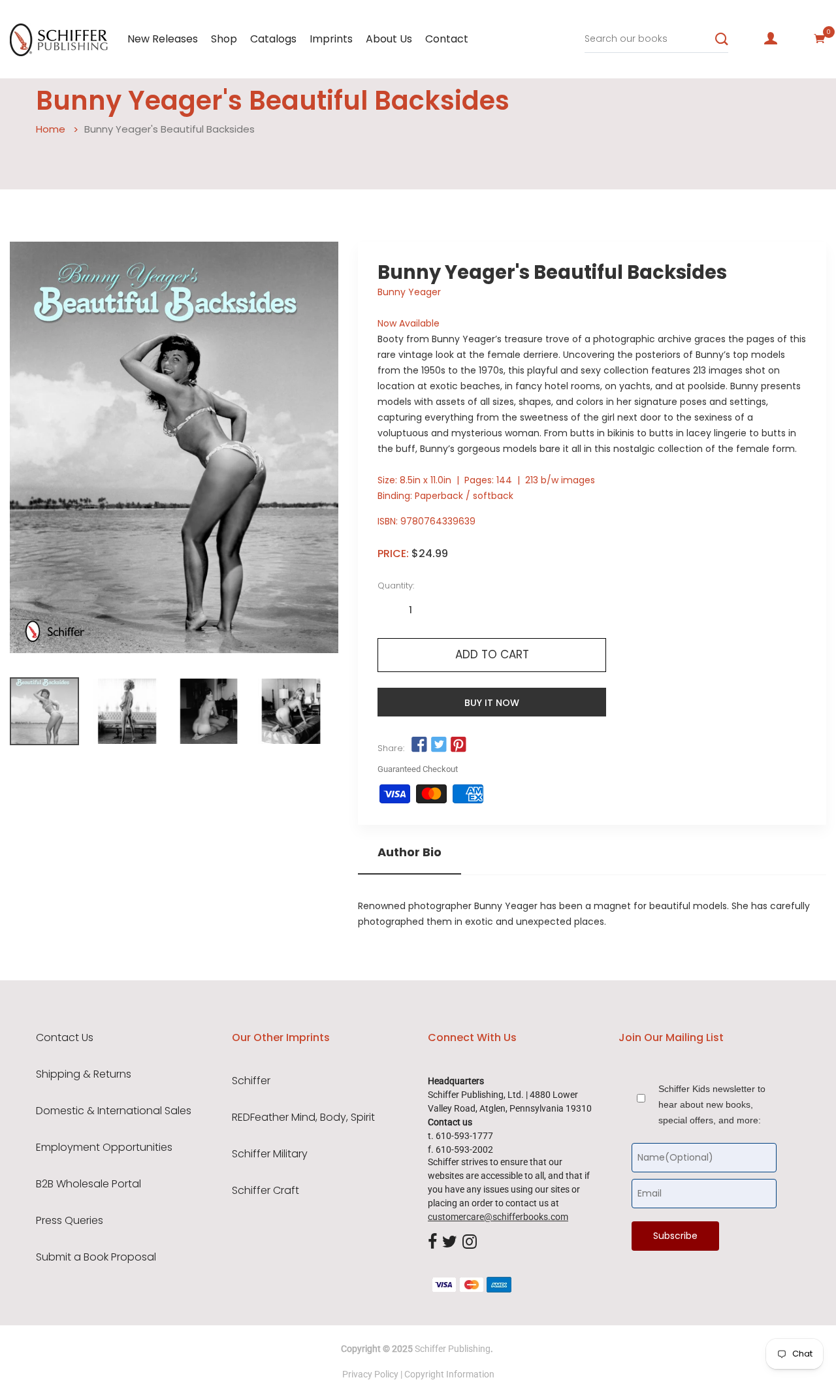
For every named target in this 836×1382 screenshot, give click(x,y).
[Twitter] (449, 1242)
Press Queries (69, 1220)
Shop (224, 38)
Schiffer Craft (265, 1190)
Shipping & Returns (83, 1074)
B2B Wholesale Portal (88, 1184)
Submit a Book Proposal (96, 1257)
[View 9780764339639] (44, 711)
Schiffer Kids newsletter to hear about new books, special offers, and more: (711, 1104)
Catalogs (273, 38)
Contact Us (64, 1038)
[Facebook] (432, 1242)
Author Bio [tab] (410, 852)
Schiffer (251, 1081)
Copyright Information (449, 1374)
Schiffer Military (270, 1154)
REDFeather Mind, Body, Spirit (303, 1117)
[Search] (721, 39)
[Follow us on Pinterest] (458, 745)
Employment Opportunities (104, 1147)
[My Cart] (819, 38)
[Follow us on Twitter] (438, 745)
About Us (389, 38)
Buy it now (491, 702)
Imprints (331, 38)
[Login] (770, 38)
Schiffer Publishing (452, 1348)
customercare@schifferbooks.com (498, 1217)
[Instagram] (469, 1242)
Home (50, 129)
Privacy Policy (370, 1374)
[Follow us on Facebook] (418, 745)
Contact (446, 38)
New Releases (162, 38)
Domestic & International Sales (113, 1111)
